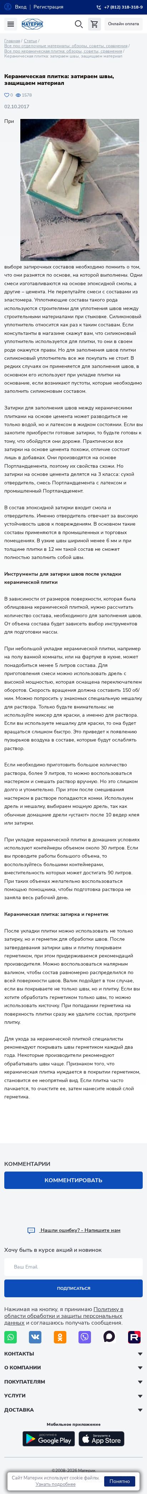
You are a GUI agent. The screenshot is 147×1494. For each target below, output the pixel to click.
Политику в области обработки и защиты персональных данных (63, 1316)
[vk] (35, 1337)
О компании (22, 1367)
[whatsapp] (10, 1337)
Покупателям (24, 1382)
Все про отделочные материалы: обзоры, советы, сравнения (65, 46)
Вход (20, 7)
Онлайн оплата (123, 24)
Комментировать (73, 1180)
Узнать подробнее (56, 1484)
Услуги (15, 1395)
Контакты (19, 1354)
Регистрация (49, 7)
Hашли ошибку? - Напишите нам (80, 1230)
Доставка (19, 1410)
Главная (12, 41)
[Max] (109, 1337)
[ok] (60, 1337)
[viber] (84, 1337)
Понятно (120, 1481)
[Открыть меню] (10, 24)
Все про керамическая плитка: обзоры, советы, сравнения (63, 51)
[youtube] (134, 1337)
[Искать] (79, 24)
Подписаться (73, 1288)
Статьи (30, 41)
